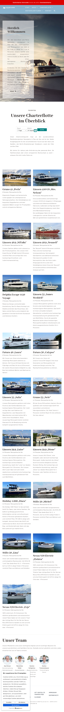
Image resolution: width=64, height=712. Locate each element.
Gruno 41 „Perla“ (11, 189)
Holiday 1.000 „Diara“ (14, 501)
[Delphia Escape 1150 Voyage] (16, 276)
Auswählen (8, 702)
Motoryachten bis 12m (15, 301)
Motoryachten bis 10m (17, 452)
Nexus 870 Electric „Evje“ (16, 607)
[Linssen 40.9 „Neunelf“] (47, 224)
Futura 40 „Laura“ (12, 352)
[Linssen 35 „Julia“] (16, 379)
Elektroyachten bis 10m (47, 562)
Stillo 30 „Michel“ (42, 501)
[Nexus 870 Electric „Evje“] (16, 585)
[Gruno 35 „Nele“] (47, 379)
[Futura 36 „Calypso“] (47, 333)
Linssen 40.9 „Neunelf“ (45, 242)
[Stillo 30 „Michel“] (47, 483)
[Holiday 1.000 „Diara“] (16, 483)
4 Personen (5, 301)
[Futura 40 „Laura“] (16, 333)
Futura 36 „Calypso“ (44, 352)
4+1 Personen (36, 400)
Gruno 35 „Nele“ (42, 397)
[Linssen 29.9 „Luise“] (16, 431)
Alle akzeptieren (16, 705)
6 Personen (5, 192)
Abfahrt (29, 128)
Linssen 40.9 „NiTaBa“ (14, 242)
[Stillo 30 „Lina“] (16, 534)
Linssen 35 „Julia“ (12, 397)
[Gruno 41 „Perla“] (16, 170)
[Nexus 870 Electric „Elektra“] (47, 534)
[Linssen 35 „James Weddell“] (47, 276)
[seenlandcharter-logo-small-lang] (9, 7)
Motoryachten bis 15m (15, 192)
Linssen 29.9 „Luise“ (13, 449)
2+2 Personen (6, 452)
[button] (54, 10)
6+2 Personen (36, 195)
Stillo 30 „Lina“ (10, 552)
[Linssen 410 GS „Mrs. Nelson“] (47, 170)
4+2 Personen (36, 300)
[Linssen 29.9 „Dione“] (47, 431)
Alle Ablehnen (22, 702)
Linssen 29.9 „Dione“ (44, 449)
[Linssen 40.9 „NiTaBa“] (16, 224)
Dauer (19, 128)
